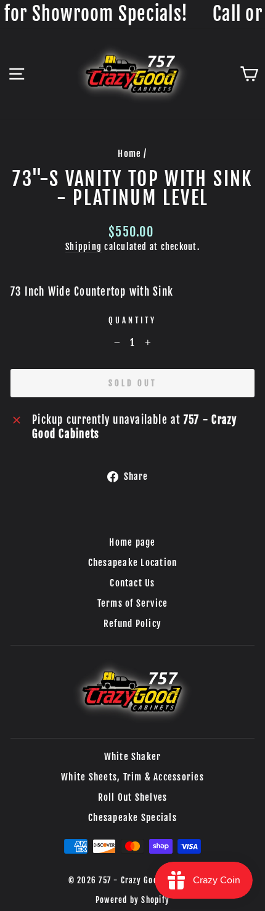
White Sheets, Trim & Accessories (132, 777)
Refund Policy (132, 624)
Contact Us (132, 583)
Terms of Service (132, 603)
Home (129, 154)
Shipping (83, 246)
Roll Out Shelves (133, 797)
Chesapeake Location (132, 563)
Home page (132, 542)
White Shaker (132, 757)
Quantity (132, 320)
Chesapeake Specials (132, 818)
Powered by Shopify (132, 900)
